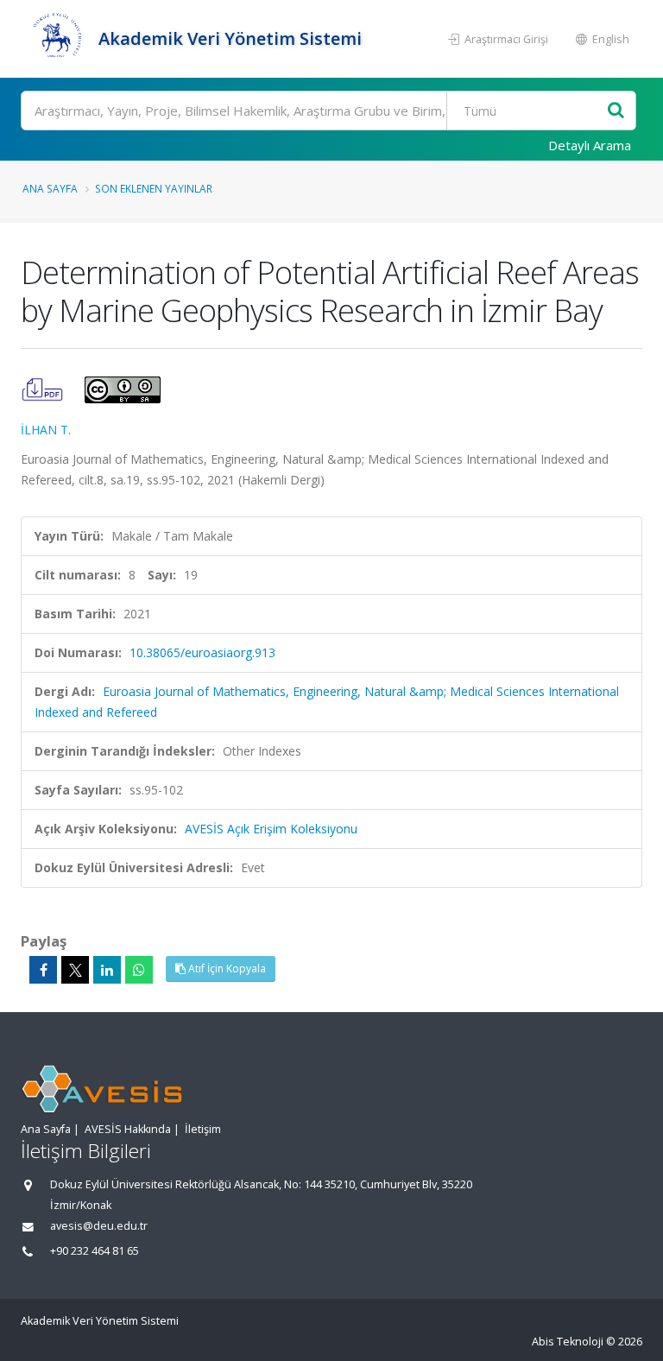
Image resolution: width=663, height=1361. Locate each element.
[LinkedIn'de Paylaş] (107, 970)
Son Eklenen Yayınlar (153, 188)
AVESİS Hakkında (128, 1129)
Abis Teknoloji (567, 1341)
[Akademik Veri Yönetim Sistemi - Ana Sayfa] (57, 39)
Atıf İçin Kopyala (226, 968)
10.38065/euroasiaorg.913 (202, 652)
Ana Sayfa (50, 188)
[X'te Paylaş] (75, 970)
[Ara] (616, 111)
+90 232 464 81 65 (94, 1251)
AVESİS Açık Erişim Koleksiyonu (271, 828)
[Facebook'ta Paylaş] (43, 970)
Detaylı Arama (589, 145)
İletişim (203, 1129)
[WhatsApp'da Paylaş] (139, 970)
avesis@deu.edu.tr (99, 1226)
